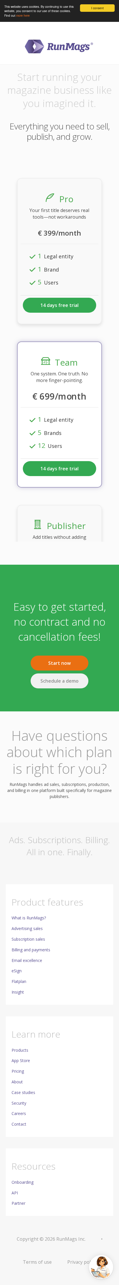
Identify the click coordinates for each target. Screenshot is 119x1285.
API (15, 1193)
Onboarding (23, 1182)
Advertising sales (27, 928)
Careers (19, 1113)
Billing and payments (31, 949)
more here (23, 15)
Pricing (18, 1071)
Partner (18, 1203)
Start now (59, 663)
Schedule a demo (59, 681)
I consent (97, 8)
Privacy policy (81, 1262)
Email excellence (27, 960)
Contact (19, 1124)
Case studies (23, 1092)
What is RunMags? (29, 918)
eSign (17, 970)
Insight (18, 992)
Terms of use (37, 1262)
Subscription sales (28, 939)
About (17, 1081)
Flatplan (19, 981)
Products (20, 1050)
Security (19, 1103)
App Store (21, 1060)
